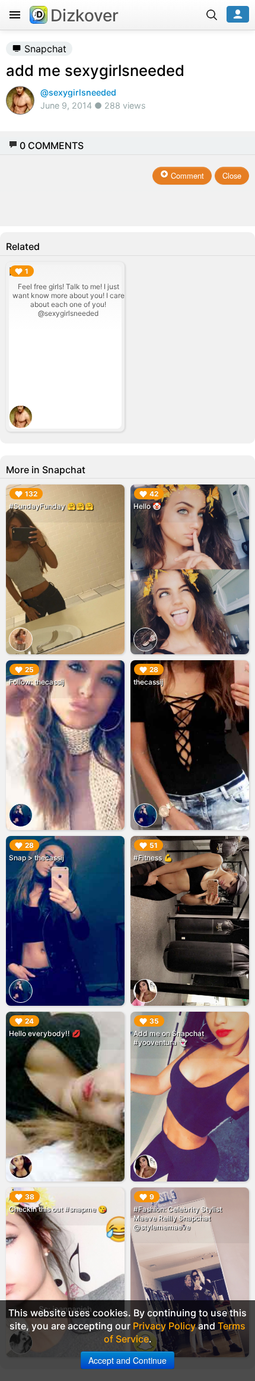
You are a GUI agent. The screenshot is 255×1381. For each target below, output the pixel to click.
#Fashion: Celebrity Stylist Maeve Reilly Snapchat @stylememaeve (177, 1218)
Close (231, 175)
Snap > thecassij (36, 857)
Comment (186, 175)
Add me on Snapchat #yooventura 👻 (168, 1038)
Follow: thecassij (36, 681)
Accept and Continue (127, 1360)
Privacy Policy (164, 1326)
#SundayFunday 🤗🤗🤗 (51, 506)
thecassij (148, 681)
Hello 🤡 (147, 506)
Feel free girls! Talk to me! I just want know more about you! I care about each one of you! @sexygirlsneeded (68, 300)
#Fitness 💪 (153, 857)
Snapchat (43, 49)
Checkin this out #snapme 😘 (58, 1209)
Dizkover (84, 15)
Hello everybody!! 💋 (45, 1033)
